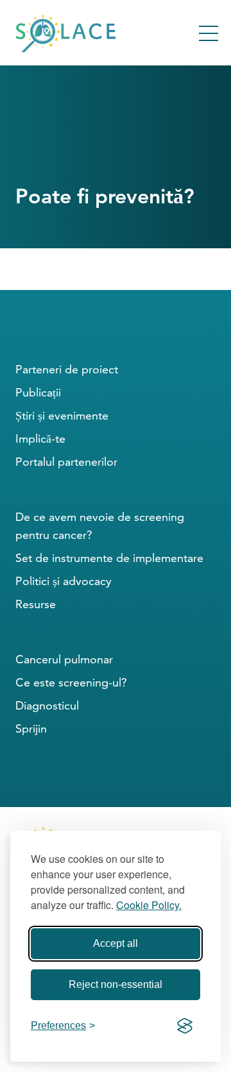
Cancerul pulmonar (64, 659)
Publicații (38, 392)
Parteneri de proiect (66, 369)
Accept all (115, 943)
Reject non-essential (115, 984)
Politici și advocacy (63, 581)
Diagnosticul (47, 705)
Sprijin (31, 728)
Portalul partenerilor (66, 461)
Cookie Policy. (149, 905)
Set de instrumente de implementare (109, 557)
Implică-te (40, 438)
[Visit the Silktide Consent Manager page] (184, 1025)
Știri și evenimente (61, 415)
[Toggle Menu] (208, 33)
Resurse (35, 604)
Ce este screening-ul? (71, 682)
